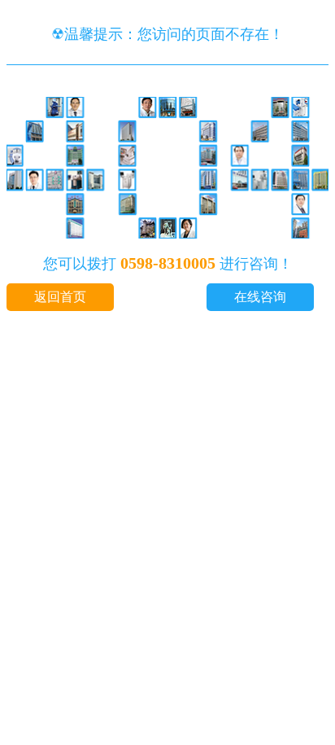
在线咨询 (260, 297)
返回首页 (60, 297)
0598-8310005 (167, 263)
